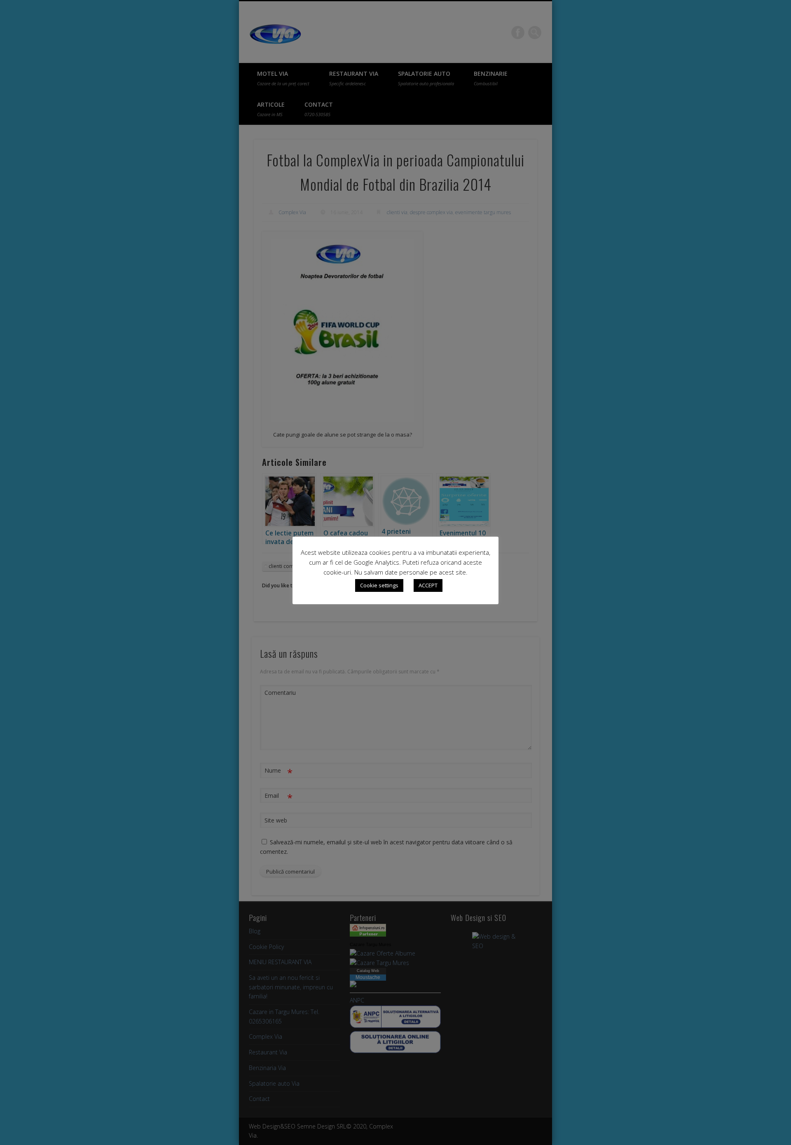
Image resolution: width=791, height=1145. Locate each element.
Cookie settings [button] (379, 585)
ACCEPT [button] (428, 585)
